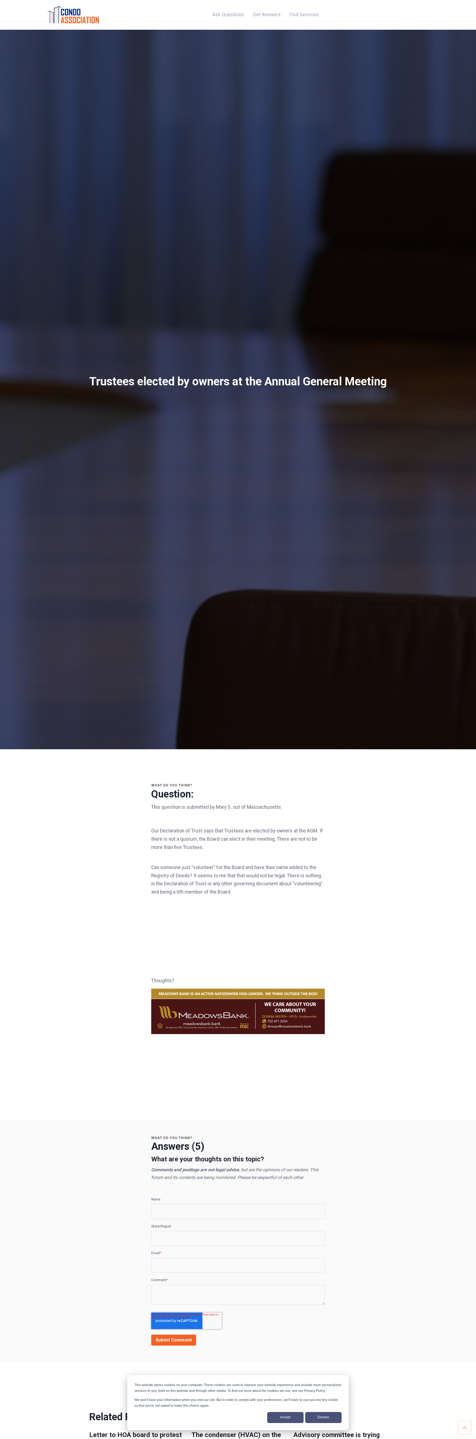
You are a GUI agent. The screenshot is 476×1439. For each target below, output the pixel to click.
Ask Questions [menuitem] (228, 14)
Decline (323, 1417)
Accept (285, 1417)
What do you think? (171, 785)
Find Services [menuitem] (304, 14)
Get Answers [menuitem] (267, 14)
